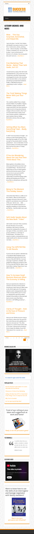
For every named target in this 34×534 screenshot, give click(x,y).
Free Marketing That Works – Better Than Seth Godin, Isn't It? (16, 65)
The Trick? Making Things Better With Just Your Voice (16, 95)
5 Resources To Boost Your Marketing (15, 391)
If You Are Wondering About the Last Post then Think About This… (16, 157)
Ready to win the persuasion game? (17, 430)
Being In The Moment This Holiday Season (15, 190)
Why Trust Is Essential (11, 398)
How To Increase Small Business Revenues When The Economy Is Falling (16, 277)
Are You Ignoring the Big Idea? (13, 401)
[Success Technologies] (17, 12)
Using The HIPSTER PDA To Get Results (15, 248)
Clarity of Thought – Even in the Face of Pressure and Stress (16, 311)
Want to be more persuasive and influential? (17, 519)
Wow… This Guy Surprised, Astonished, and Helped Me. (15, 37)
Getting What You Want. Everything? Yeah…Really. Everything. (16, 129)
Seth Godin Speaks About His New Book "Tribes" (16, 218)
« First (6, 338)
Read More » (21, 56)
